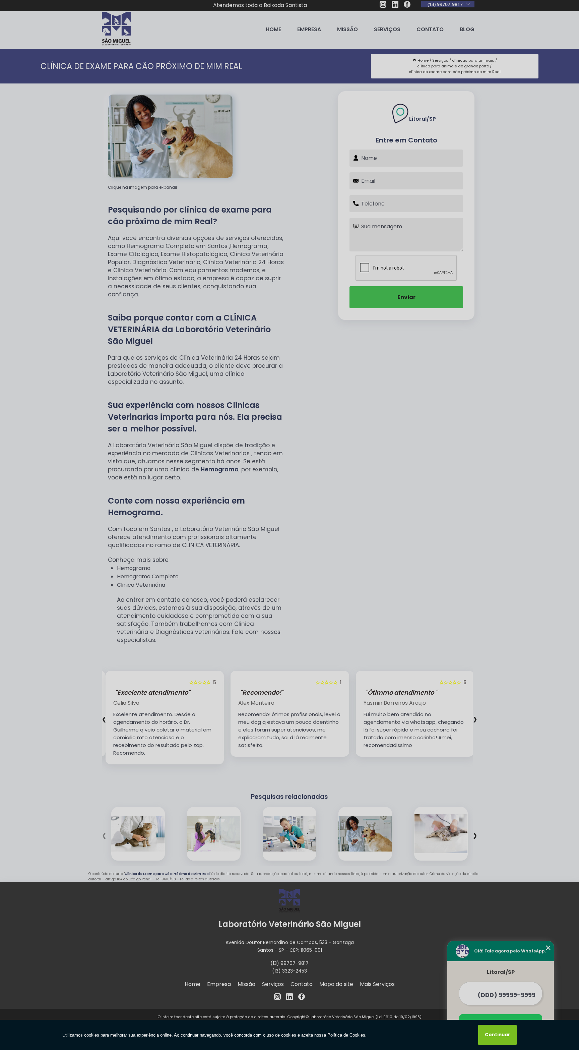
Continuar (497, 1035)
